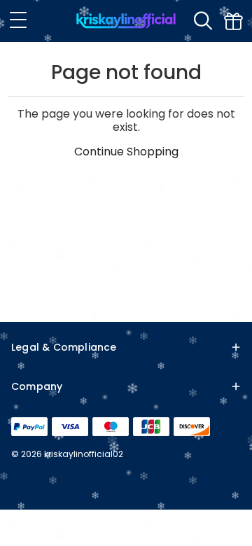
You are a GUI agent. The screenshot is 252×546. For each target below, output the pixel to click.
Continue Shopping (126, 152)
